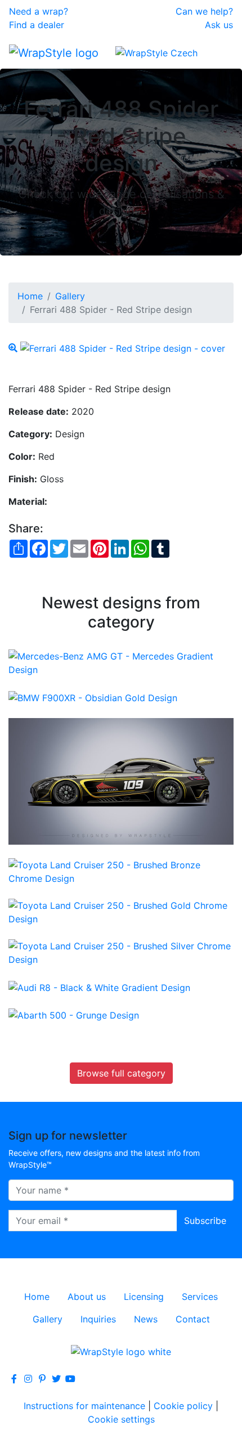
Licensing (144, 1296)
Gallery (70, 296)
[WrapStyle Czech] (156, 52)
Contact (193, 1319)
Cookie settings (121, 1419)
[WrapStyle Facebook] (14, 1378)
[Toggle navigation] (217, 52)
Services (200, 1296)
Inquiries (98, 1319)
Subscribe (205, 1220)
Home (30, 296)
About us (87, 1296)
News (146, 1319)
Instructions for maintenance (84, 1405)
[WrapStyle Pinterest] (42, 1378)
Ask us (219, 24)
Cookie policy (183, 1405)
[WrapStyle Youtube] (70, 1378)
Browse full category (121, 1073)
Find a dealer (36, 24)
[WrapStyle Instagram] (28, 1378)
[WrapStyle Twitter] (56, 1378)
